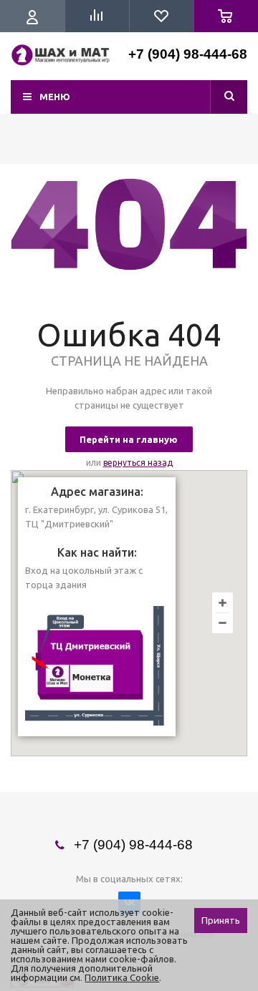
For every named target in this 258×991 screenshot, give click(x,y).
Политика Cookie (122, 977)
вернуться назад (138, 462)
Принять (220, 920)
